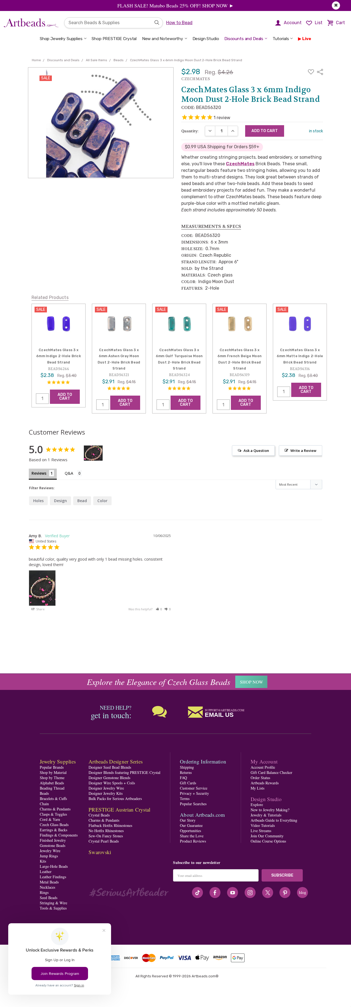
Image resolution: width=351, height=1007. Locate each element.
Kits (43, 861)
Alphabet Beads (52, 782)
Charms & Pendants (55, 809)
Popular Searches (193, 803)
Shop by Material (53, 772)
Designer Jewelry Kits (106, 793)
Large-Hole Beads (54, 866)
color (102, 500)
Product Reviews (193, 841)
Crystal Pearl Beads (104, 841)
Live (306, 38)
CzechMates (240, 163)
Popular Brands (52, 767)
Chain (44, 803)
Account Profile (263, 767)
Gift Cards (188, 782)
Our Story (188, 820)
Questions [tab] (73, 474)
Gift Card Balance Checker (271, 772)
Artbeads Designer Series (116, 761)
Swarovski (100, 852)
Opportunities (190, 830)
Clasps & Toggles (53, 814)
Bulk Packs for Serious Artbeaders (115, 798)
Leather (46, 871)
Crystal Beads (99, 815)
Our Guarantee (191, 825)
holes (38, 500)
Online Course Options (268, 841)
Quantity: (190, 130)
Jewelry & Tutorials (266, 815)
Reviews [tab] (39, 473)
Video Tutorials (263, 825)
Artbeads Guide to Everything (274, 820)
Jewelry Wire (50, 850)
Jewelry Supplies (58, 761)
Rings (44, 892)
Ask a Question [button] (256, 450)
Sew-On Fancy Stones (106, 835)
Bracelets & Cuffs (53, 798)
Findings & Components (59, 835)
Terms (184, 798)
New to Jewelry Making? (270, 809)
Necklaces (47, 887)
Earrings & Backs (53, 829)
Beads (44, 793)
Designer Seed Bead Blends (110, 767)
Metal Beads (49, 882)
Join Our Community (267, 835)
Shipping (187, 767)
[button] (159, 609)
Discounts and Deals (243, 38)
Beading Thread (52, 788)
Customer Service (193, 788)
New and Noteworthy (162, 38)
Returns (186, 772)
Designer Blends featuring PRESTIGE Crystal (124, 772)
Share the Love (191, 835)
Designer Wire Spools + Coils (112, 782)
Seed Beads (48, 897)
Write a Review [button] (303, 450)
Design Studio (206, 38)
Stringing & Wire (53, 902)
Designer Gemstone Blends (109, 777)
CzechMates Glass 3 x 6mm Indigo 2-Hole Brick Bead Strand (58, 356)
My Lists (257, 788)
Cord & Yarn (50, 819)
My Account (264, 761)
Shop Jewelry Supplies (61, 38)
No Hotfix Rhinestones (106, 830)
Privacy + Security (194, 793)
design (60, 500)
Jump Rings (49, 855)
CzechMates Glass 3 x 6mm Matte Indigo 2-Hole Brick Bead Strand (300, 356)
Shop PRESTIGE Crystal (114, 38)
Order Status (260, 777)
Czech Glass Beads (54, 824)
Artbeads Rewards (265, 782)
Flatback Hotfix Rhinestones (110, 825)
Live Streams (261, 830)
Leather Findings (53, 876)
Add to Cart (65, 396)
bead (82, 500)
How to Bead (179, 22)
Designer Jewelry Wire (106, 788)
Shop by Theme (52, 777)
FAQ (183, 777)
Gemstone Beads (52, 845)
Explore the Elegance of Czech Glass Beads (158, 681)
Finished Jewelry (53, 840)
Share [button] (40, 609)
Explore (257, 804)
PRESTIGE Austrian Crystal (119, 809)
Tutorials (281, 38)
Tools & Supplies (53, 908)
